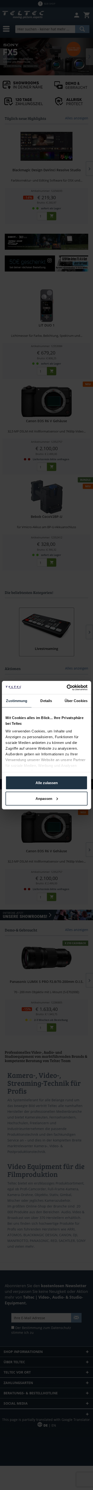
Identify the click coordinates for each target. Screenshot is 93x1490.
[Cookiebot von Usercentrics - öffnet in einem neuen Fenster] (67, 687)
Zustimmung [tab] (16, 701)
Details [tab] (46, 701)
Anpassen (44, 798)
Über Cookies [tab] (76, 701)
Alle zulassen (47, 783)
